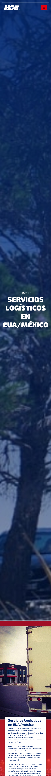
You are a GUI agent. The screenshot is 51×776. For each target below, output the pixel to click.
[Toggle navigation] (44, 7)
